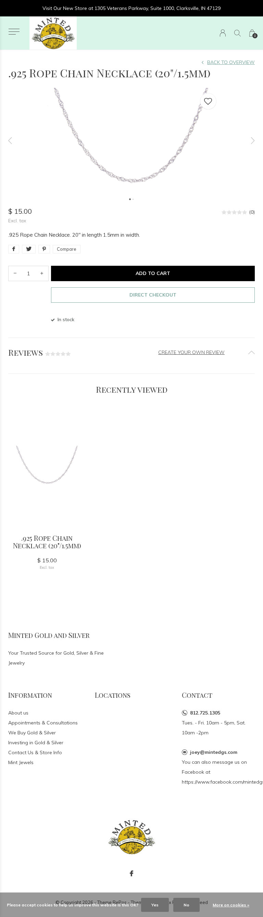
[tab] (131, 352)
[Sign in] (223, 33)
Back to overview (231, 62)
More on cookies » (231, 904)
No (186, 904)
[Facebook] (131, 873)
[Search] (237, 33)
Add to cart (153, 273)
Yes (155, 904)
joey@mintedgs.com (213, 752)
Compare (66, 249)
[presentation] (10, 140)
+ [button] (42, 273)
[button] (13, 31)
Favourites (208, 101)
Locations (112, 694)
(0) (252, 212)
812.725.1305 (205, 713)
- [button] (15, 273)
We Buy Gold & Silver (32, 733)
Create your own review (191, 352)
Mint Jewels (21, 762)
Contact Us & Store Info (35, 752)
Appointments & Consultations (43, 723)
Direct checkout (152, 295)
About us (18, 713)
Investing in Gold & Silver (35, 742)
